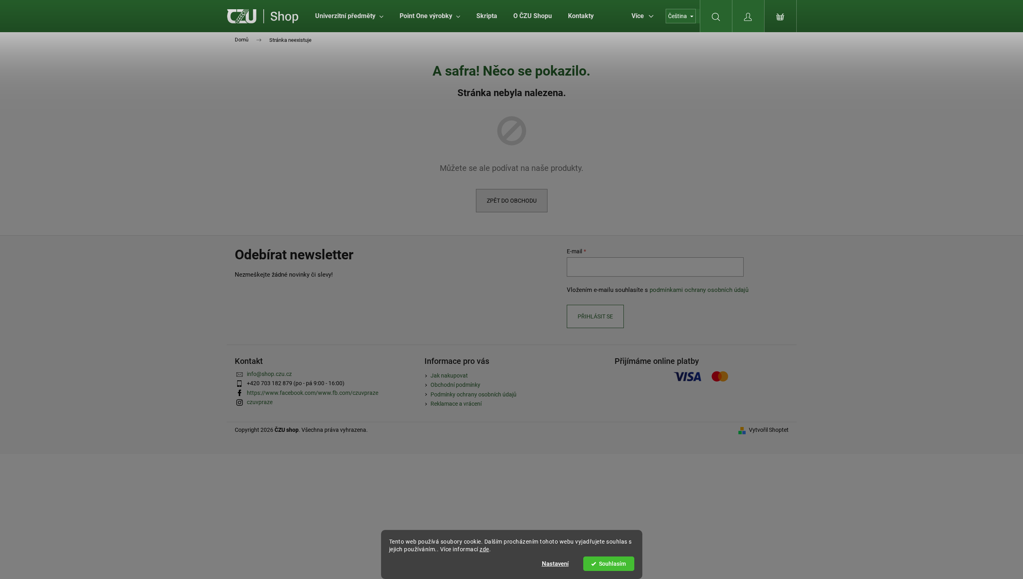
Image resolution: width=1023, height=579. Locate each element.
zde (484, 549)
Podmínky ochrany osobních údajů (474, 394)
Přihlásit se (595, 316)
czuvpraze (260, 402)
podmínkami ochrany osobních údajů (699, 290)
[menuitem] (349, 16)
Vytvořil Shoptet (769, 430)
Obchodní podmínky (455, 385)
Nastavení (555, 563)
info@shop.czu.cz (269, 374)
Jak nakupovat (449, 375)
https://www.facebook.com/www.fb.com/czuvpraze (312, 393)
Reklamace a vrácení (456, 403)
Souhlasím (612, 564)
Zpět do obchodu (512, 200)
